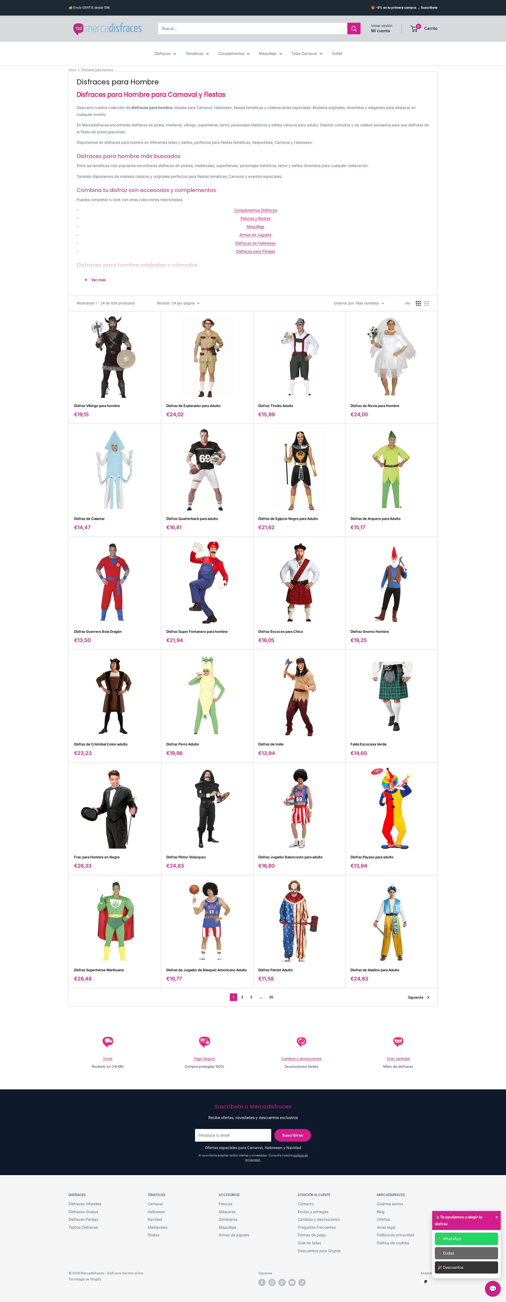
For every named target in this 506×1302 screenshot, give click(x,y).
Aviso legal (386, 1227)
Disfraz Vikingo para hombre (97, 406)
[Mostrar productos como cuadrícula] (418, 303)
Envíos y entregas (313, 1211)
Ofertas (383, 1219)
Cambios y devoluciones (301, 1058)
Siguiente (416, 997)
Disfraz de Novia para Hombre (375, 406)
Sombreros (228, 1219)
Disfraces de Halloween (255, 243)
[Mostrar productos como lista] (427, 303)
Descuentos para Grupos (319, 1250)
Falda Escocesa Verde (369, 744)
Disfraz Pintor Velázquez (186, 857)
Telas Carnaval (304, 53)
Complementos (231, 53)
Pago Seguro (204, 1058)
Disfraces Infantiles (85, 1204)
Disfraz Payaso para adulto (372, 857)
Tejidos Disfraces (83, 1227)
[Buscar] (354, 29)
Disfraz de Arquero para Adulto (376, 518)
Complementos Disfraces (255, 210)
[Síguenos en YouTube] (292, 1282)
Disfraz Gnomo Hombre (370, 631)
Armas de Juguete (255, 234)
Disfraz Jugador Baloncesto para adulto (290, 857)
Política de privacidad (395, 1235)
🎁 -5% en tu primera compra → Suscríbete (404, 7)
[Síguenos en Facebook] (262, 1282)
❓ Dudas (445, 1253)
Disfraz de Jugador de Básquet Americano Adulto (206, 970)
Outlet (337, 53)
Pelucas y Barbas (255, 218)
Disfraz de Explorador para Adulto (193, 406)
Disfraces (162, 53)
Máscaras (227, 1211)
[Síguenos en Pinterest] (282, 1282)
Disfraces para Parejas (255, 251)
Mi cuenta (380, 30)
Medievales (157, 1227)
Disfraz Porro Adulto (182, 744)
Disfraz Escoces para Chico (280, 631)
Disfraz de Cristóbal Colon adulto (101, 744)
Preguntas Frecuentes (317, 1227)
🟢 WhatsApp (449, 1238)
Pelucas (225, 1204)
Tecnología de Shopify (85, 1279)
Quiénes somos (390, 1204)
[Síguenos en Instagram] (272, 1282)
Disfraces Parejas (83, 1219)
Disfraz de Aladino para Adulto (375, 970)
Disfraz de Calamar (89, 518)
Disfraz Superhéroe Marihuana (99, 970)
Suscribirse (292, 1135)
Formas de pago (312, 1235)
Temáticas (194, 53)
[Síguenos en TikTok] (302, 1282)
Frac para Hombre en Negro (97, 857)
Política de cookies (393, 1243)
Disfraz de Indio (271, 744)
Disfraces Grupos (83, 1211)
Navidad (155, 1219)
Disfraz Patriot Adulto (275, 970)
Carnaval (155, 1204)
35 (271, 997)
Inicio (72, 70)
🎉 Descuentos (450, 1267)
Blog (381, 1211)
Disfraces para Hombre (97, 70)
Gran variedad (398, 1058)
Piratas (153, 1235)
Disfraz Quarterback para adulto (192, 518)
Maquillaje (267, 53)
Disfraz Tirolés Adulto (275, 406)
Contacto (306, 1204)
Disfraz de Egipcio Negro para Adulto (288, 518)
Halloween (156, 1211)
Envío (107, 1058)
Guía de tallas (309, 1243)
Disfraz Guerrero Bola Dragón (98, 631)
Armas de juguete (234, 1235)
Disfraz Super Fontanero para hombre (197, 631)
